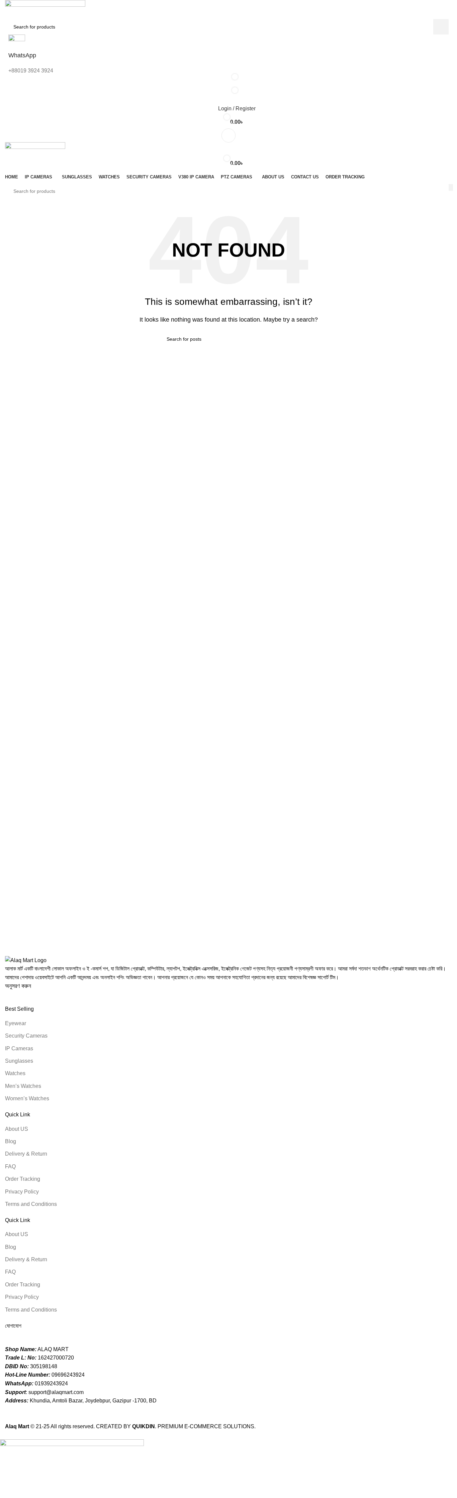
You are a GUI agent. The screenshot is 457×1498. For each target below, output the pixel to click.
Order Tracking (22, 1179)
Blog (10, 1141)
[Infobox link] (228, 715)
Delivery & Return (26, 1154)
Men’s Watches (23, 1086)
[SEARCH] (451, 187)
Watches (15, 1073)
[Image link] (26, 960)
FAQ (10, 1166)
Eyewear (15, 1023)
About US (16, 1129)
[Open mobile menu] (228, 135)
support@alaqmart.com (56, 1392)
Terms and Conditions (31, 1204)
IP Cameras (19, 1048)
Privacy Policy (22, 1192)
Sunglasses (19, 1061)
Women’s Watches (27, 1098)
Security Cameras (26, 1036)
